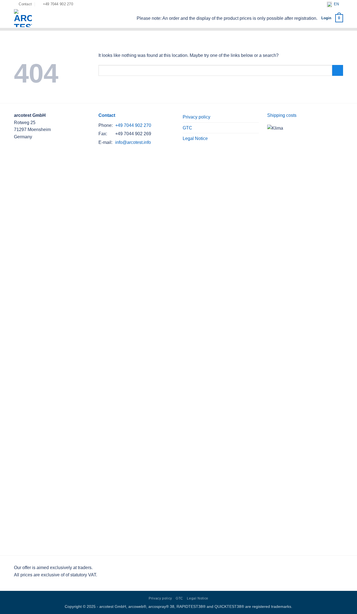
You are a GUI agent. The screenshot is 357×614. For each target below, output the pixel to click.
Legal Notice (195, 138)
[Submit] (337, 70)
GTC (187, 127)
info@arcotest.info (133, 142)
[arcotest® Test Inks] (39, 18)
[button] (339, 18)
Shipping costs (281, 115)
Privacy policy (196, 117)
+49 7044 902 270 (133, 125)
